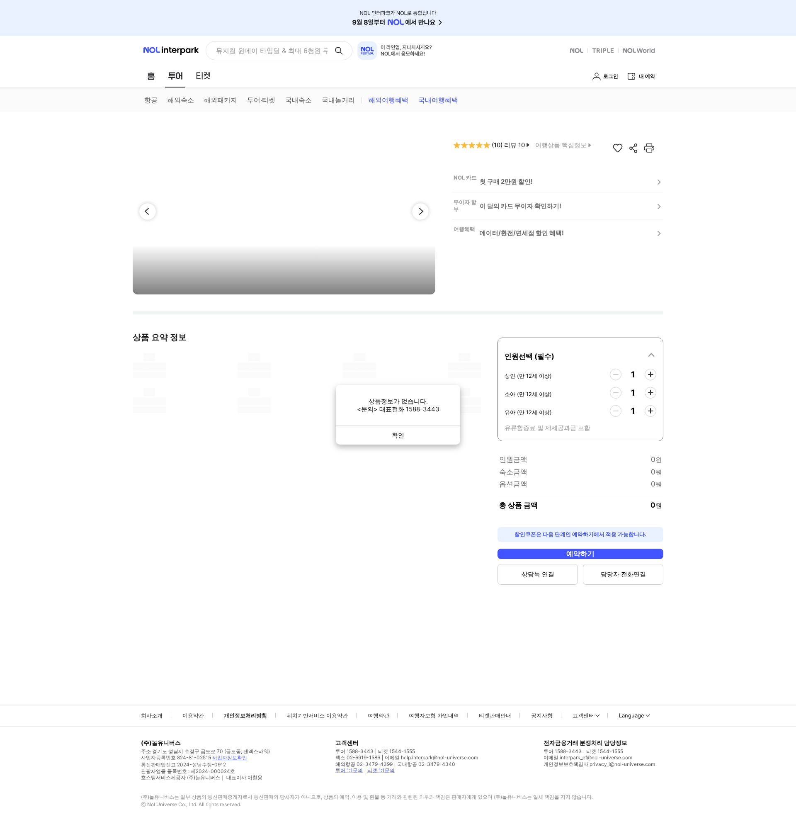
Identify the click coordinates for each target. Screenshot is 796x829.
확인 (398, 435)
